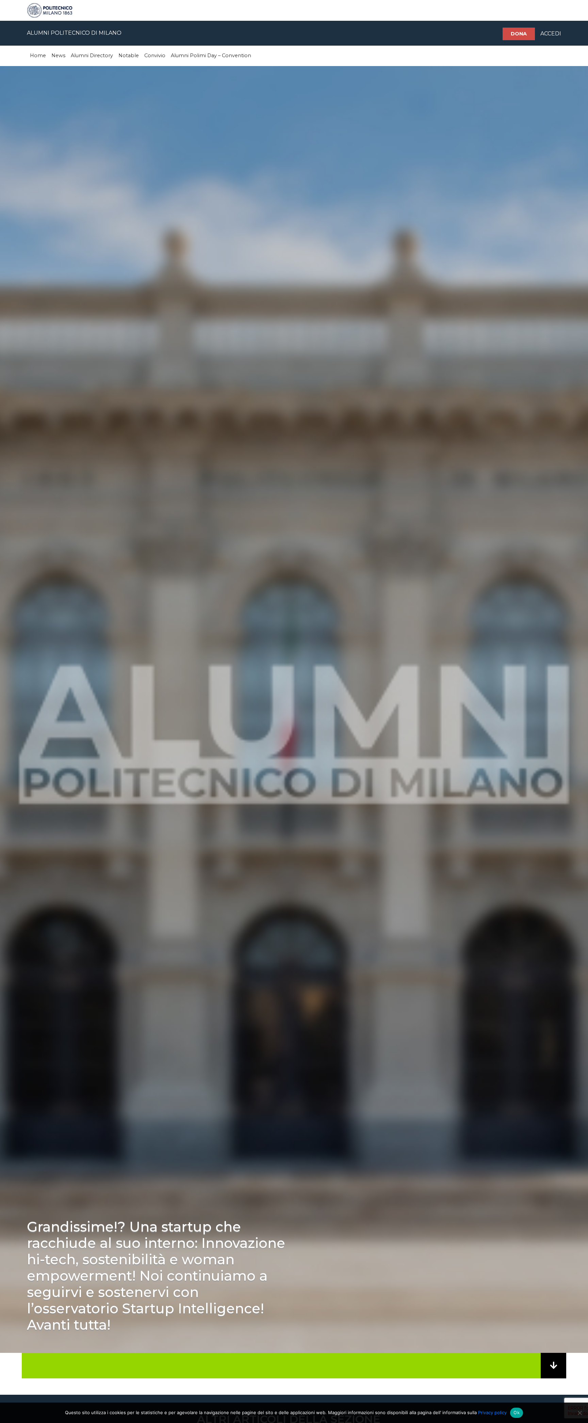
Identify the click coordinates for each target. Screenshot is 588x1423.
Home (38, 55)
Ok (516, 1412)
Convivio (154, 55)
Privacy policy (492, 1412)
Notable (128, 55)
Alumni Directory (92, 55)
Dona (519, 34)
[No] (579, 1412)
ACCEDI (550, 33)
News (58, 55)
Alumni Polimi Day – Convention (211, 55)
